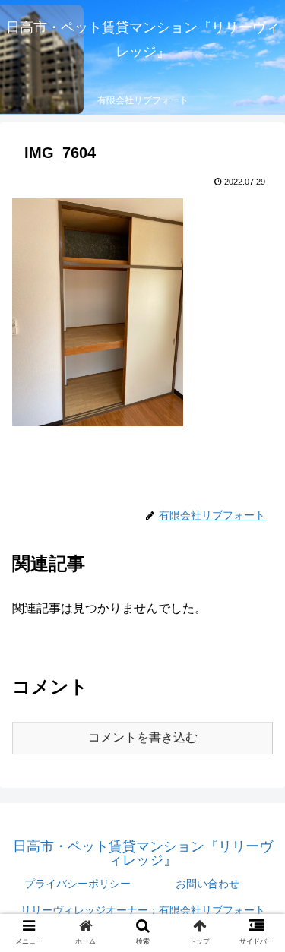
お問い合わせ (207, 884)
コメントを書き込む (143, 737)
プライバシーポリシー (77, 884)
